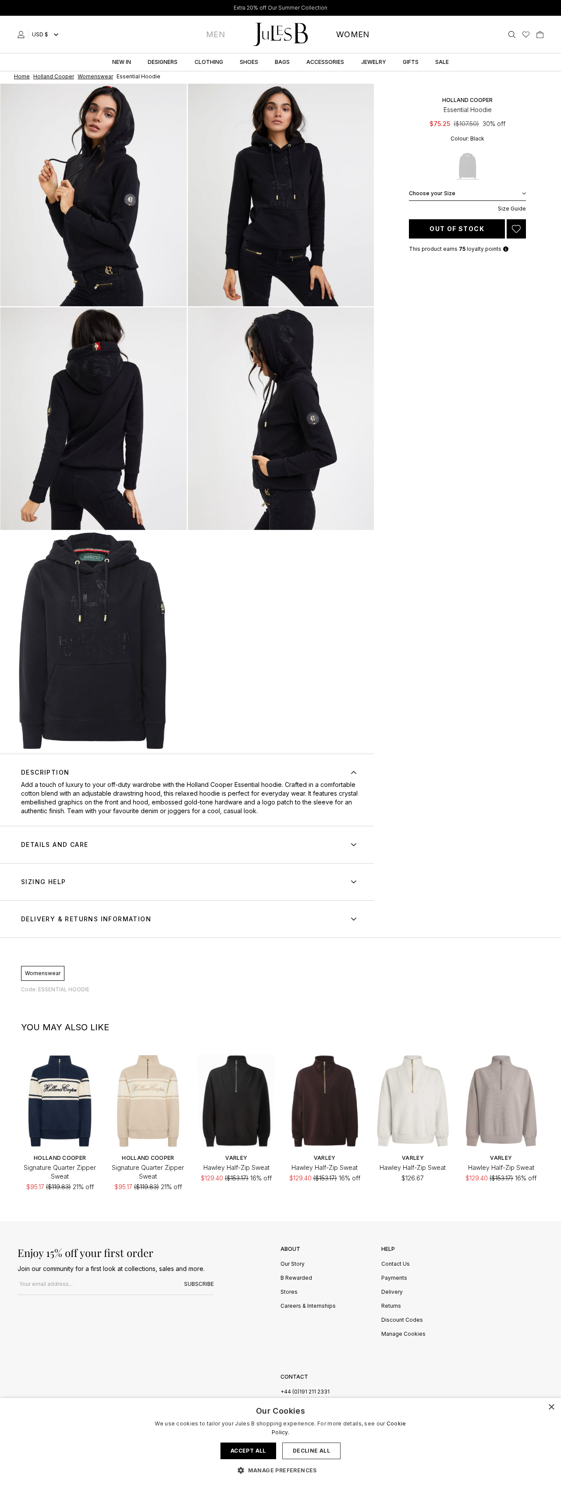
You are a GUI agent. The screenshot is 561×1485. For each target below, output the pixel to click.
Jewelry (373, 62)
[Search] (511, 34)
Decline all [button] (311, 1450)
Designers (163, 62)
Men (215, 34)
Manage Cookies (403, 1334)
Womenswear (42, 973)
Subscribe (199, 1284)
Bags (282, 62)
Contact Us (395, 1264)
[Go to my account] (23, 34)
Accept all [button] (248, 1450)
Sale (442, 62)
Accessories (325, 62)
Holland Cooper (467, 100)
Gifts (411, 62)
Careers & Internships (308, 1306)
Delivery (392, 1292)
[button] (280, 1470)
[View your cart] (539, 34)
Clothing (209, 62)
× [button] (551, 1407)
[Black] (467, 166)
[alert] (280, 1441)
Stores (289, 1292)
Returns (391, 1306)
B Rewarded (296, 1278)
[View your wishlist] (525, 34)
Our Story (292, 1264)
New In (121, 62)
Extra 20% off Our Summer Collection (280, 7)
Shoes (249, 62)
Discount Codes (402, 1320)
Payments (394, 1278)
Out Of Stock (457, 228)
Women (352, 34)
